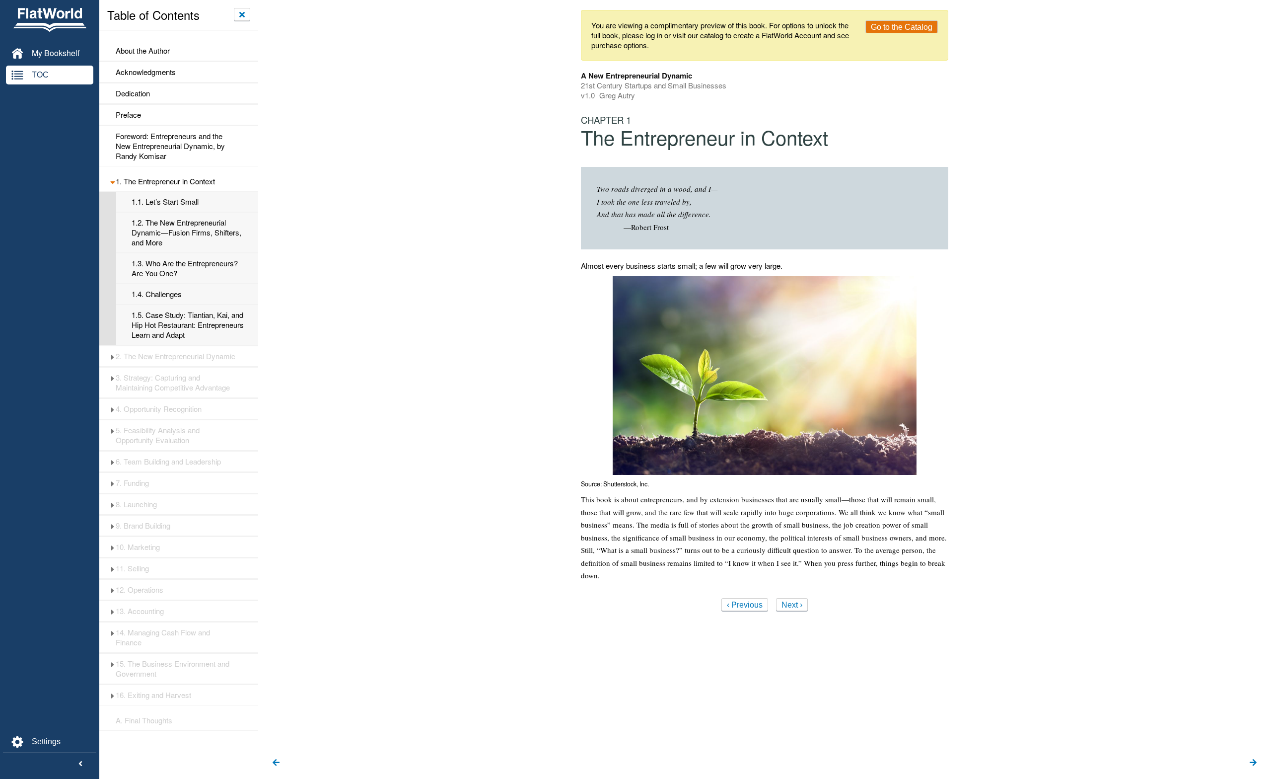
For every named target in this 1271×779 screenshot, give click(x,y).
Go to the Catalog (901, 27)
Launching (136, 504)
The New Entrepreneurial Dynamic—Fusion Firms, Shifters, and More (186, 232)
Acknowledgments (146, 72)
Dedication (133, 93)
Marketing (138, 547)
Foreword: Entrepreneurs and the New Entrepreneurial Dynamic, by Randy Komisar (170, 146)
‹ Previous (745, 605)
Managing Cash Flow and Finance (163, 637)
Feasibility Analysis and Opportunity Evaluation (158, 435)
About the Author (143, 51)
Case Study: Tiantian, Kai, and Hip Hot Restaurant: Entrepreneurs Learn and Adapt (188, 325)
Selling (132, 568)
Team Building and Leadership (168, 462)
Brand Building (143, 526)
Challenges (157, 294)
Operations (139, 590)
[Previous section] (276, 763)
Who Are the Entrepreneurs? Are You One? (185, 268)
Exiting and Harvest (153, 695)
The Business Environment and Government (172, 669)
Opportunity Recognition (159, 409)
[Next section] (1253, 763)
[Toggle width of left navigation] (80, 764)
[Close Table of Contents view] (242, 14)
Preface (128, 115)
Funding (132, 483)
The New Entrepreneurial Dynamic (175, 356)
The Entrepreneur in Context (165, 181)
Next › (791, 605)
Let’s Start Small (165, 202)
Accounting (140, 611)
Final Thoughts (144, 720)
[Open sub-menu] (112, 181)
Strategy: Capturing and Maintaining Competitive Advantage (173, 382)
